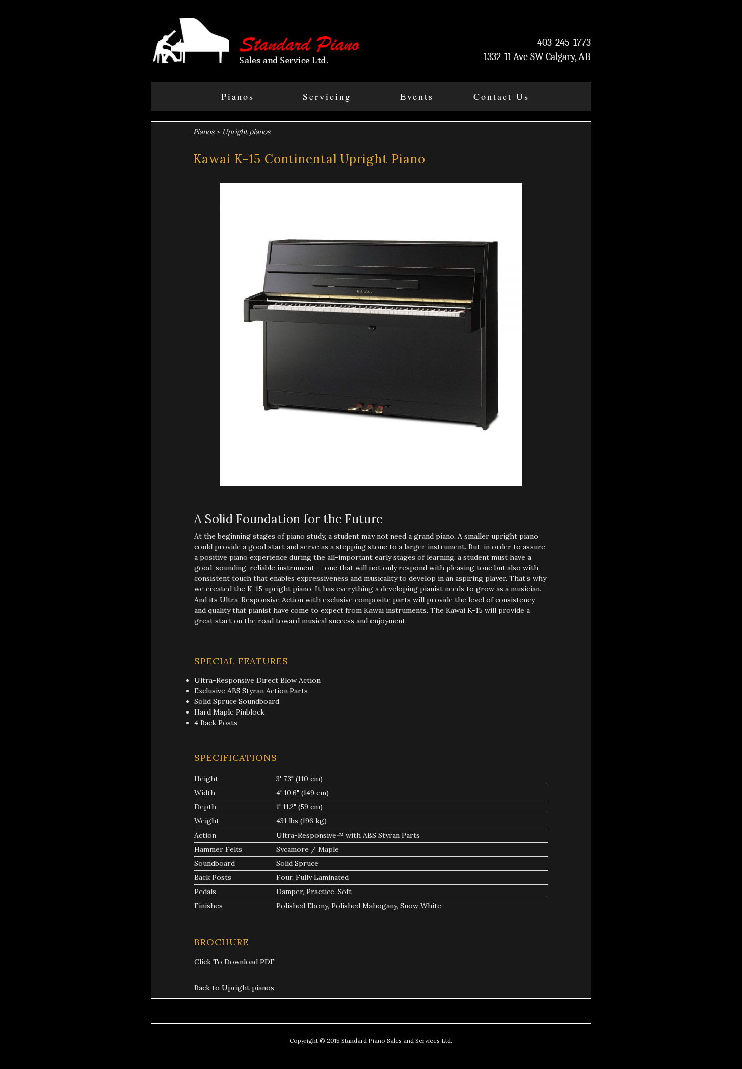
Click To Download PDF (234, 961)
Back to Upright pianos (234, 987)
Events (417, 96)
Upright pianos (246, 131)
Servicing (327, 96)
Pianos (237, 96)
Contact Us (501, 96)
